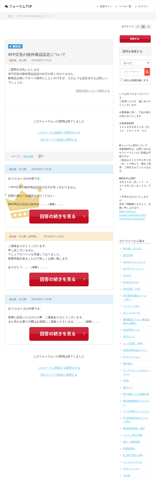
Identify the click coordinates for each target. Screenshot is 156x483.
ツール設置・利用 (132, 343)
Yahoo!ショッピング (134, 262)
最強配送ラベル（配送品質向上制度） (136, 321)
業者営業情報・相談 (134, 428)
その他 (126, 475)
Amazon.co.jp (131, 282)
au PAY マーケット (133, 268)
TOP (10, 16)
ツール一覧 (125, 6)
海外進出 (128, 363)
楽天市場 (28, 156)
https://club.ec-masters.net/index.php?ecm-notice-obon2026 (132, 215)
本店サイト (129, 336)
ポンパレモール (131, 312)
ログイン (143, 6)
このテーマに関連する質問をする (59, 132)
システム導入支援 (132, 435)
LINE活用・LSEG (132, 289)
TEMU (126, 380)
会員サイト (106, 6)
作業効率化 (129, 448)
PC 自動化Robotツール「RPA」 (135, 419)
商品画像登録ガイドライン (136, 402)
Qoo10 (127, 275)
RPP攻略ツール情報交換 (136, 394)
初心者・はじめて (132, 248)
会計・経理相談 (131, 441)
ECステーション (131, 356)
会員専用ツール (131, 330)
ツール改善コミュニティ (136, 411)
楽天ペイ (128, 387)
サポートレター (131, 468)
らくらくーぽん (131, 306)
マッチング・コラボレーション (136, 372)
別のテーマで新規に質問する (58, 139)
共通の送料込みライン (135, 350)
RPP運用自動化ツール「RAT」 (135, 297)
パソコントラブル (132, 462)
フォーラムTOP (20, 6)
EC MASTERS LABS (133, 455)
